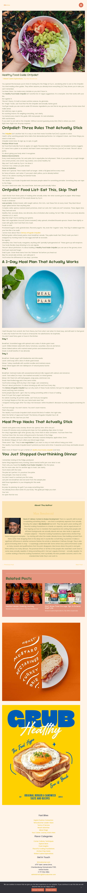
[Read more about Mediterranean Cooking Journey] (24, 593)
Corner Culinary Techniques (43, 841)
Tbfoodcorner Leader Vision (43, 823)
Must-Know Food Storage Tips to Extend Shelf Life (62, 607)
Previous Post (8, 565)
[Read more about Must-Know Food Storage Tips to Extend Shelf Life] (63, 593)
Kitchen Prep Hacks (43, 851)
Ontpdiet (8, 134)
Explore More (43, 844)
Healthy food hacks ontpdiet (42, 450)
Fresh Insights (43, 846)
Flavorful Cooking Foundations (43, 849)
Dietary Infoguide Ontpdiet (31, 233)
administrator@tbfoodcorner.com (43, 875)
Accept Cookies (37, 890)
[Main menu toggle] (81, 5)
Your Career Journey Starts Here (43, 833)
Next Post (80, 565)
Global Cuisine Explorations (13, 79)
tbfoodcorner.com (43, 862)
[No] (81, 888)
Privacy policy (51, 890)
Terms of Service (43, 825)
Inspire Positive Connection (43, 820)
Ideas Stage (43, 830)
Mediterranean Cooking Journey (20, 606)
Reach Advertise (43, 828)
